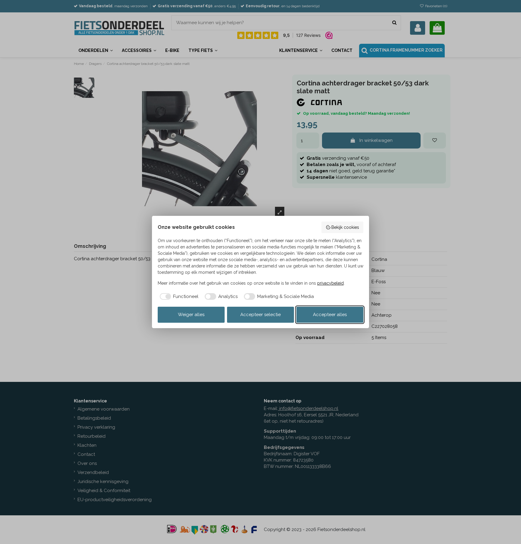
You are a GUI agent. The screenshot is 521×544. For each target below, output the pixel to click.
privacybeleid (330, 283)
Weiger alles (191, 314)
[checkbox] (178, 296)
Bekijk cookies (345, 227)
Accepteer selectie (260, 314)
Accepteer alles (330, 314)
